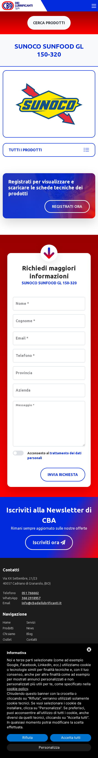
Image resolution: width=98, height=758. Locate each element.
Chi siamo (9, 634)
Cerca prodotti (49, 23)
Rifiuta (27, 737)
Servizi (30, 622)
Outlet (7, 639)
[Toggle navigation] (94, 6)
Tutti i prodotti (25, 150)
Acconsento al (54, 455)
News (30, 628)
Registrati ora (67, 206)
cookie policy (17, 689)
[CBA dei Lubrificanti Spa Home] (17, 5)
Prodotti (8, 628)
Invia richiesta (63, 475)
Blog (29, 634)
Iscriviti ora (46, 542)
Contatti (31, 639)
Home (6, 622)
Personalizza (49, 747)
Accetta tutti (70, 737)
